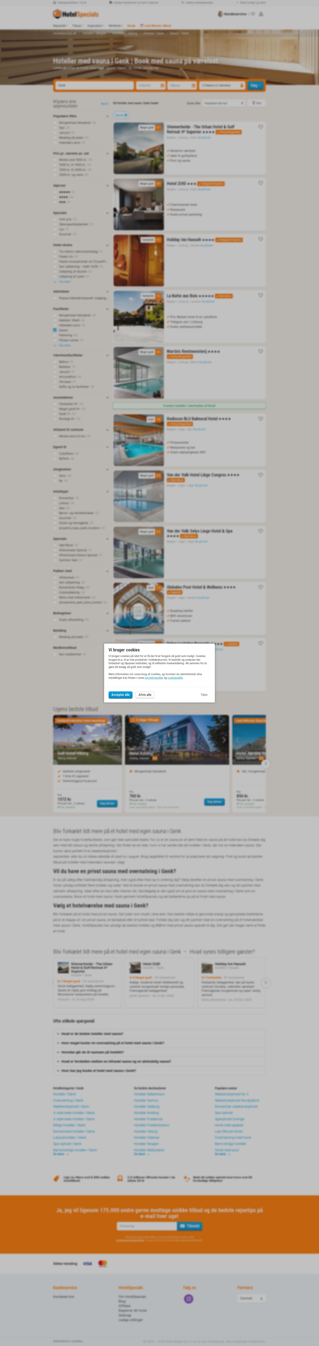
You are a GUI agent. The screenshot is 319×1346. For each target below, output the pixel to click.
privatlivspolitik (154, 677)
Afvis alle (145, 695)
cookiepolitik (175, 677)
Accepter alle (121, 695)
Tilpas (204, 694)
